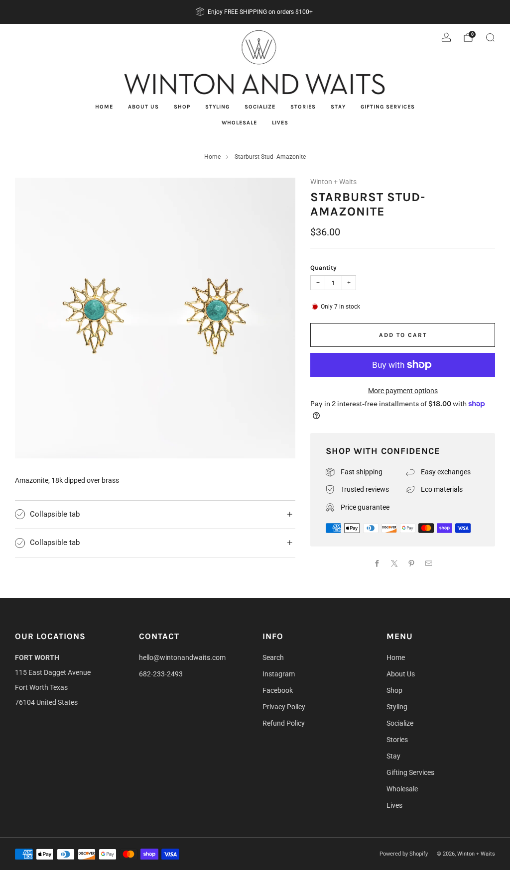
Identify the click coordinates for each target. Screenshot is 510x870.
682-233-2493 (161, 674)
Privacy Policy (283, 707)
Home (104, 107)
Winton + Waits (333, 182)
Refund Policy (283, 723)
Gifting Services (388, 107)
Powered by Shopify (404, 854)
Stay (338, 107)
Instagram (278, 674)
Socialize (260, 107)
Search (273, 657)
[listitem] (255, 12)
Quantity (323, 267)
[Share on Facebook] (377, 563)
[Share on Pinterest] (411, 563)
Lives (280, 122)
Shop (182, 107)
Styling (217, 107)
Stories (303, 107)
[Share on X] (394, 563)
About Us (143, 107)
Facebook (277, 690)
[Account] (446, 37)
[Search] (490, 37)
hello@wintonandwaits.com (182, 657)
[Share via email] (428, 563)
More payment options (403, 391)
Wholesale (239, 122)
